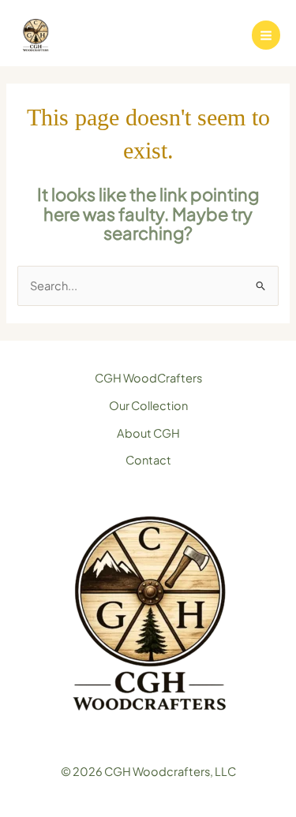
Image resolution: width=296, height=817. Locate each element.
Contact (148, 460)
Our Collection (148, 405)
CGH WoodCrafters (148, 378)
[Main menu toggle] (266, 35)
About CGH (148, 433)
